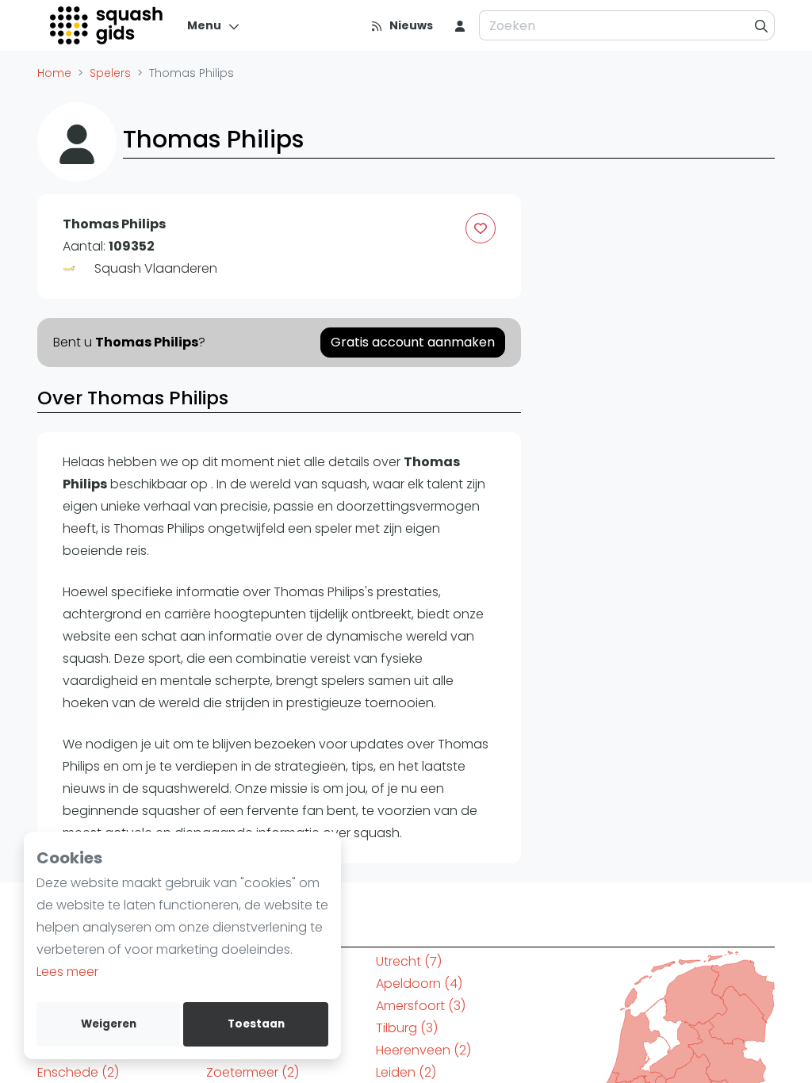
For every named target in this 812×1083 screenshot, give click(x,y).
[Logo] (107, 25)
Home (54, 73)
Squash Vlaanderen (155, 268)
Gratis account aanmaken (413, 342)
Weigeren (108, 1023)
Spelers (110, 73)
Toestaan (256, 1023)
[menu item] (460, 25)
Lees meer (67, 971)
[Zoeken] (762, 25)
